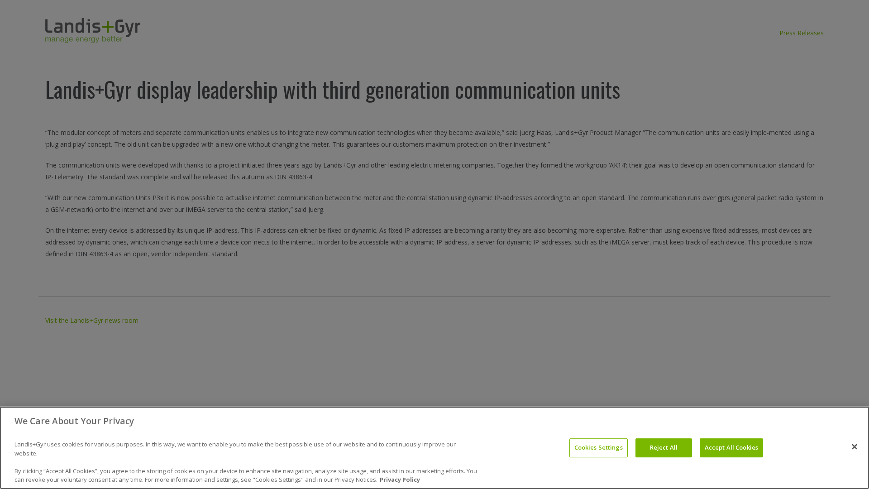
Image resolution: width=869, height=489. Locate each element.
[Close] (854, 446)
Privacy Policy (400, 479)
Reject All (664, 447)
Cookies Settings (598, 447)
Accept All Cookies (731, 447)
